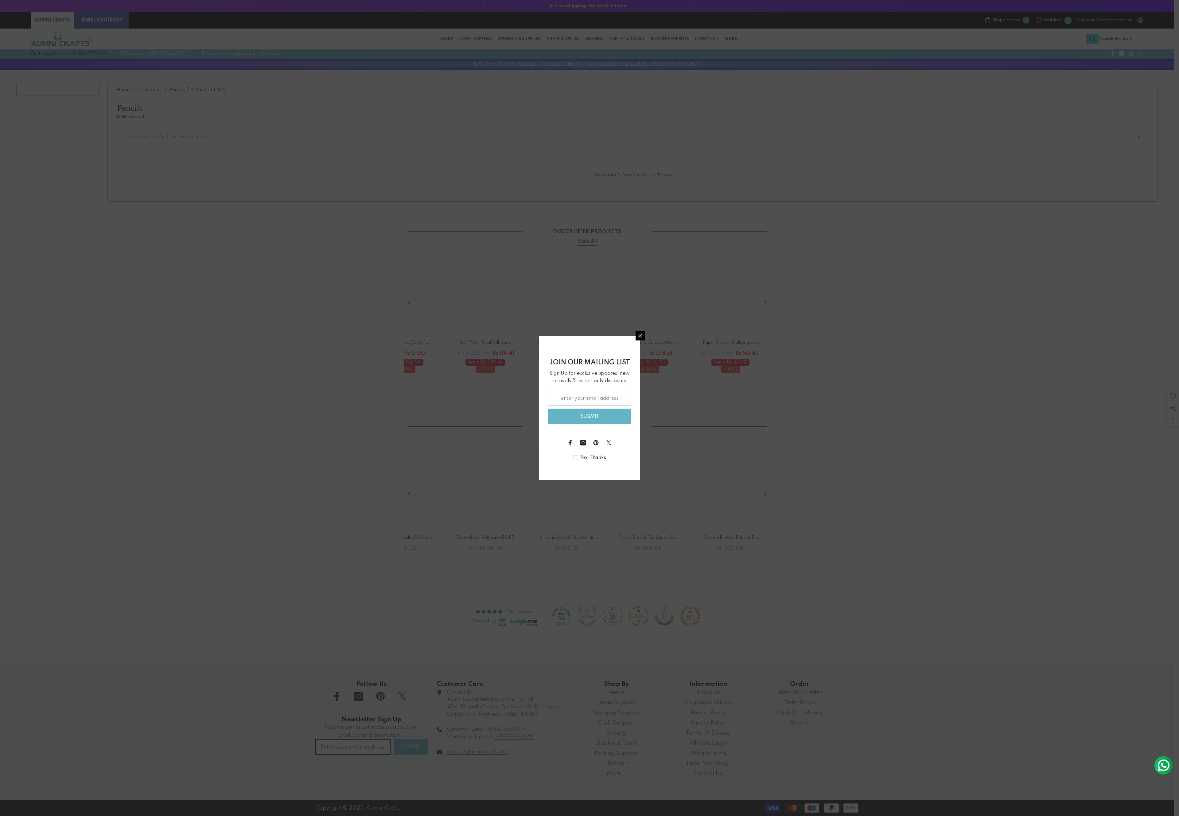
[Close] (640, 335)
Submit (589, 416)
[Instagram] (583, 442)
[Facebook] (570, 442)
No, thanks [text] (593, 457)
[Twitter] (608, 442)
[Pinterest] (596, 442)
